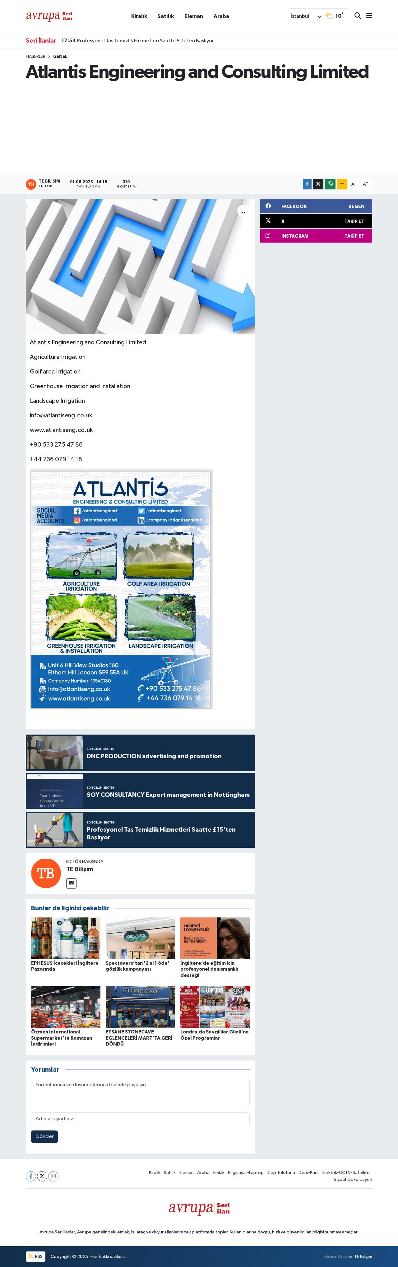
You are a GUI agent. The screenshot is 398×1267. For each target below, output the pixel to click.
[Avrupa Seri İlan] (49, 16)
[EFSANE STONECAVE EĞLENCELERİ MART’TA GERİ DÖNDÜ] (140, 1006)
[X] (42, 1176)
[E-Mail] (71, 883)
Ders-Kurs (308, 1172)
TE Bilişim (79, 869)
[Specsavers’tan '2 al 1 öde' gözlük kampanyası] (140, 938)
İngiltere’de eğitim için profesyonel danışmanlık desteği (209, 969)
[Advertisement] (199, 128)
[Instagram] (53, 1176)
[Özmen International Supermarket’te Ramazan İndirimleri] (65, 1006)
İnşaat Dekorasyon (353, 1179)
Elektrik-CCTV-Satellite (346, 1172)
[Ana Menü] (366, 16)
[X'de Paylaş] (318, 184)
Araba (221, 16)
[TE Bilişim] (46, 873)
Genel (60, 56)
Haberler (35, 56)
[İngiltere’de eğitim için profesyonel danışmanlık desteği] (215, 938)
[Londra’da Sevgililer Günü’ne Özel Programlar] (215, 1006)
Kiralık (139, 16)
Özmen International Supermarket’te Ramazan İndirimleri (61, 1037)
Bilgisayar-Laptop (246, 1172)
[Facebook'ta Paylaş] (307, 184)
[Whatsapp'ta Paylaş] (330, 184)
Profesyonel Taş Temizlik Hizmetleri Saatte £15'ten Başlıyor (138, 41)
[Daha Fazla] (342, 184)
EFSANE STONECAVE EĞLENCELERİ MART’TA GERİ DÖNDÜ (139, 1037)
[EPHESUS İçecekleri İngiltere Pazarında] (65, 938)
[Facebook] (31, 1176)
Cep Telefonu (281, 1172)
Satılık (166, 16)
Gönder (44, 1136)
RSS (38, 1256)
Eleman (193, 16)
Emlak (218, 1172)
